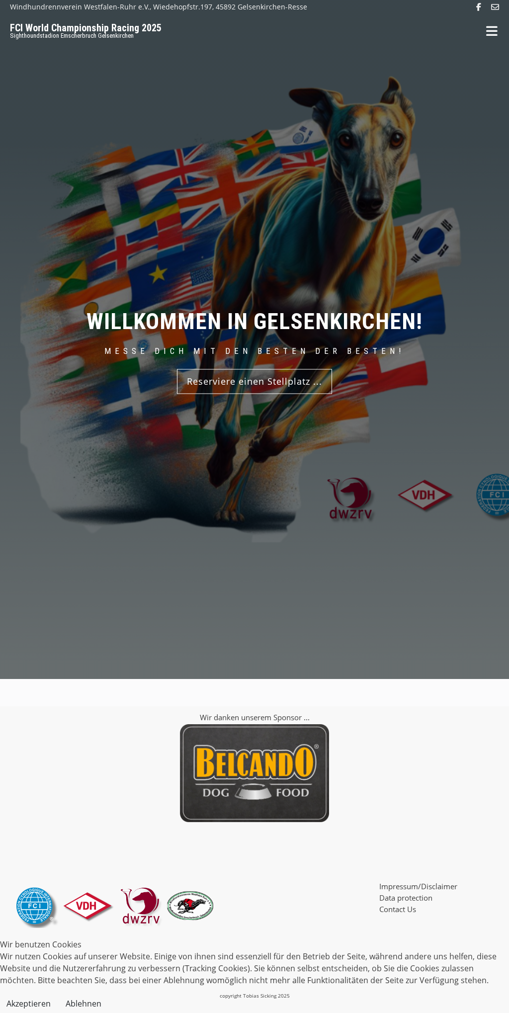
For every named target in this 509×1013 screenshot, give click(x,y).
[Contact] (495, 7)
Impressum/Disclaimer (418, 886)
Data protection (405, 898)
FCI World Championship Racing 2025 (86, 28)
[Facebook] (478, 7)
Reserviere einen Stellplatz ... (254, 381)
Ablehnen (83, 1003)
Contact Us (397, 909)
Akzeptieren (28, 1003)
